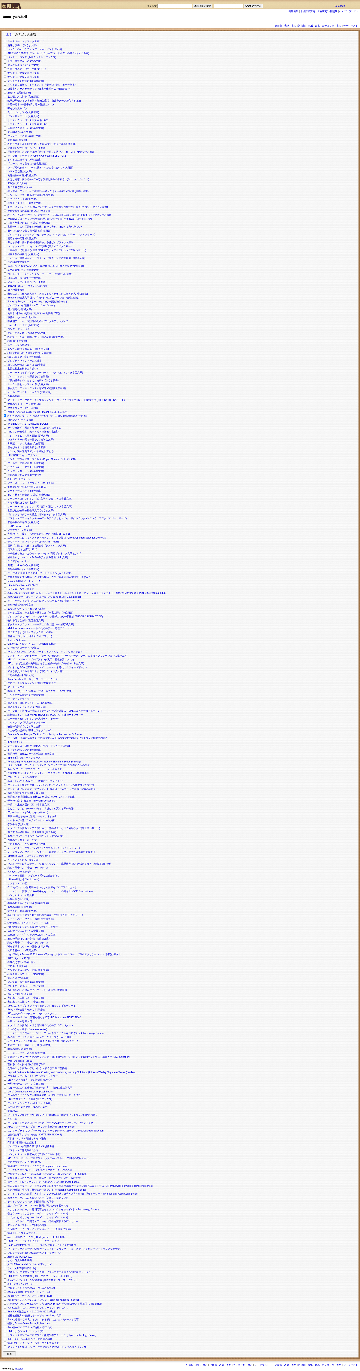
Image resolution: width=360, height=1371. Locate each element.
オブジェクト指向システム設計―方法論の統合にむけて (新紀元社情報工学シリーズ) (54, 828)
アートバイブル (16, 687)
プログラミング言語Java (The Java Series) (31, 305)
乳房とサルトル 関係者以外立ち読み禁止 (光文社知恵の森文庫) (42, 143)
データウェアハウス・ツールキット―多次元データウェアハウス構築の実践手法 (51, 851)
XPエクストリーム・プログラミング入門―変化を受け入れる (41, 659)
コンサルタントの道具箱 (21, 895)
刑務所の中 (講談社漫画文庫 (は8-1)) (27, 486)
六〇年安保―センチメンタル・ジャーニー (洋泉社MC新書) (40, 274)
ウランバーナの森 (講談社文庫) (24, 136)
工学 (9, 34)
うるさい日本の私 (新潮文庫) (23, 859)
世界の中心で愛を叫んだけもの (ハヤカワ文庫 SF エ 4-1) (39, 533)
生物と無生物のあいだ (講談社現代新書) (29, 222)
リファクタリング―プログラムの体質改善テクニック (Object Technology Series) (52, 1335)
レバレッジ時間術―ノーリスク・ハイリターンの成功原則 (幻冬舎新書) (46, 258)
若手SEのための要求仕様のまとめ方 (27, 1107)
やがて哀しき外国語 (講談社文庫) (26, 982)
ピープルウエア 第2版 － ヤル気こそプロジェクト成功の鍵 (40, 1170)
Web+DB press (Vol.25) (20, 1060)
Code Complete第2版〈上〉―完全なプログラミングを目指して (42, 1245)
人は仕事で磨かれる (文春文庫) (24, 61)
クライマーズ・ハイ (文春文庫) (24, 490)
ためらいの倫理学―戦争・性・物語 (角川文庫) (33, 431)
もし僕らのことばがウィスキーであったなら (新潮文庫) (38, 989)
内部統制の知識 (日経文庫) (22, 175)
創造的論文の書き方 (18, 262)
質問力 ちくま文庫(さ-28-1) (22, 549)
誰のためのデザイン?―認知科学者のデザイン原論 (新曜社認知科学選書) (47, 415)
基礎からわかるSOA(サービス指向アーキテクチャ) (35, 781)
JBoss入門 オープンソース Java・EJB (30, 1295)
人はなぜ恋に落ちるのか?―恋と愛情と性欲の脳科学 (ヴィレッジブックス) (48, 179)
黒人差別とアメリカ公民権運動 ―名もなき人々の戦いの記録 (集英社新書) (48, 191)
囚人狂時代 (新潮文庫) (20, 309)
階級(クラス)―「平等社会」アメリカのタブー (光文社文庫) (40, 691)
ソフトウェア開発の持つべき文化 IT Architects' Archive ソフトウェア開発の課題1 (52, 1114)
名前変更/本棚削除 (327, 11)
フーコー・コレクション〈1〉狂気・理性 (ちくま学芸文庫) (40, 506)
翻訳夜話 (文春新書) (18, 978)
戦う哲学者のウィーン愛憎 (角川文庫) (28, 946)
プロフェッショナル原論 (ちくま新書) (28, 376)
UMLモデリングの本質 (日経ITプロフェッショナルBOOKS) (40, 1276)
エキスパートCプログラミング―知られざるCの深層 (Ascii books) (44, 1181)
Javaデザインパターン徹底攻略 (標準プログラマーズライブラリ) (43, 1280)
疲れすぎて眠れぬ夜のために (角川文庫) (29, 210)
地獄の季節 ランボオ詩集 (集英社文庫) (29, 938)
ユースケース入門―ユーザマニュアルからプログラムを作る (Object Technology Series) (56, 1033)
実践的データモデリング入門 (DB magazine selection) (37, 1166)
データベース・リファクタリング (26, 41)
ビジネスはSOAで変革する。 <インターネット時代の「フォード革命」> (47, 667)
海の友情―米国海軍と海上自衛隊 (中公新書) (32, 832)
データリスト (350, 25)
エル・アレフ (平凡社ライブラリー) (27, 722)
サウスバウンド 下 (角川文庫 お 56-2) (28, 120)
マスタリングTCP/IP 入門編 (23, 408)
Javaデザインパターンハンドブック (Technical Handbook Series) (43, 1299)
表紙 (286, 25)
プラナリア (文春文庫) (20, 529)
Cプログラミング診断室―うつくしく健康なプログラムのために (42, 887)
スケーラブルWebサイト (21, 345)
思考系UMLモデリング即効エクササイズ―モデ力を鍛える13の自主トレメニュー (52, 1272)
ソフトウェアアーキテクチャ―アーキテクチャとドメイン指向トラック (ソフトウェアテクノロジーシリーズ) (67, 518)
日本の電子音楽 (16, 289)
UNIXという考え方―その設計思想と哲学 (30, 1079)
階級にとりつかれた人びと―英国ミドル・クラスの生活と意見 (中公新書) (48, 293)
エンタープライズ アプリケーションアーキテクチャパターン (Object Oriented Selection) (56, 1130)
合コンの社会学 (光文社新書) (23, 112)
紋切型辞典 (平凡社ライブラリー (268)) (29, 922)
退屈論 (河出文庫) (17, 183)
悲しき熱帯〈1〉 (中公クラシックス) (28, 867)
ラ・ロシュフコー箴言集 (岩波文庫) (27, 1053)
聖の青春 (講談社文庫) (20, 187)
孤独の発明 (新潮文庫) (20, 907)
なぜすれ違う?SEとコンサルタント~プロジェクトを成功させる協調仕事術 (48, 773)
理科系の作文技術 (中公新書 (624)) (26, 1064)
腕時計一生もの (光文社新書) (23, 565)
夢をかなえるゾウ (17, 108)
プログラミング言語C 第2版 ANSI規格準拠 (31, 1146)
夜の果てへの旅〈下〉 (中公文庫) (26, 1001)
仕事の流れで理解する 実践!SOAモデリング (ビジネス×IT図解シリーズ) (47, 250)
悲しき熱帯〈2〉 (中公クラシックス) (28, 942)
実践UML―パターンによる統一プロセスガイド (33, 1343)
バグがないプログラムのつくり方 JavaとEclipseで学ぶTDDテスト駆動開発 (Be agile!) (55, 1303)
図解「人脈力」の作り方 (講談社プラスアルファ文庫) (37, 545)
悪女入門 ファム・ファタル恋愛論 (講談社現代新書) (37, 388)
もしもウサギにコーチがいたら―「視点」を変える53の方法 (41, 808)
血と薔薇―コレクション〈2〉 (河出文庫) (30, 702)
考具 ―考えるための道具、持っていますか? (32, 816)
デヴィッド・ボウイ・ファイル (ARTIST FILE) (33, 541)
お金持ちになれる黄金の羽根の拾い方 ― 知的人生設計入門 (40, 1087)
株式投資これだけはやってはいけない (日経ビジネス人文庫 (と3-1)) (44, 553)
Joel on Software (17, 640)
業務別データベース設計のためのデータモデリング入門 (38, 321)
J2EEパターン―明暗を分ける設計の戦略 (30, 1339)
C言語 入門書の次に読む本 (22, 1142)
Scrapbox (339, 6)
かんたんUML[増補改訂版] (22, 1268)
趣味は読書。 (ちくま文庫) (22, 45)
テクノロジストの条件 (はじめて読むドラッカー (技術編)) (39, 745)
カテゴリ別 (328, 25)
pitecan (19, 1368)
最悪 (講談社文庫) (17, 140)
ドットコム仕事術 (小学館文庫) (24, 159)
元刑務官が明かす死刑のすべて (25, 475)
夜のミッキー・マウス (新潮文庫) (26, 467)
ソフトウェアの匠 (17, 883)
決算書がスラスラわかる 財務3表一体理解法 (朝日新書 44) (39, 88)
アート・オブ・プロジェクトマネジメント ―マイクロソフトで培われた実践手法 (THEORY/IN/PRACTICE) (66, 400)
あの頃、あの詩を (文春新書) (23, 96)
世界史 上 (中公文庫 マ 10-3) (23, 76)
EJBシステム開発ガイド (21, 589)
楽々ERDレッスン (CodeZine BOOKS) (28, 423)
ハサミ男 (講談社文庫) (20, 171)
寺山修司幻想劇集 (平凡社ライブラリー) (29, 730)
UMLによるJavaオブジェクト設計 (26, 1331)
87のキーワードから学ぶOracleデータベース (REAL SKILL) (40, 1037)
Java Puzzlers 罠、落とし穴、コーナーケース (33, 679)
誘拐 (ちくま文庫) (17, 341)
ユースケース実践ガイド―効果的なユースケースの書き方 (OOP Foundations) (50, 891)
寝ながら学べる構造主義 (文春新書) (27, 447)
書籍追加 (293, 11)
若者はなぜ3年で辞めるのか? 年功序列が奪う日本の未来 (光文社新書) (46, 266)
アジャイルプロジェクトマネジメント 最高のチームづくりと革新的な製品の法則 (52, 788)
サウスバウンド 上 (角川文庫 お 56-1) (28, 124)
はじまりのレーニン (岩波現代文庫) (27, 844)
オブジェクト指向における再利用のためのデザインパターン (40, 1025)
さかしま (12, 1118)
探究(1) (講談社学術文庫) (21, 962)
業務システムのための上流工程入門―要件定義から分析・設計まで (44, 1178)
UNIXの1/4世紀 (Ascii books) (23, 879)
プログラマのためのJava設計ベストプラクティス (35, 1252)
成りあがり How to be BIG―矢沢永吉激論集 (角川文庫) (38, 557)
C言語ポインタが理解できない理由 (27, 1138)
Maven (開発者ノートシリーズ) (24, 581)
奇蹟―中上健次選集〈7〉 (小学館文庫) (29, 804)
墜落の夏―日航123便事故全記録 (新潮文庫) (31, 753)
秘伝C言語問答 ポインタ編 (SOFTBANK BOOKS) (35, 1134)
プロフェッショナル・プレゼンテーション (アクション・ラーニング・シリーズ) (51, 234)
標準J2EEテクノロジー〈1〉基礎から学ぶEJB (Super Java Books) (44, 596)
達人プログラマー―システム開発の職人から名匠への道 (38, 1205)
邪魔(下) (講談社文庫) (19, 92)
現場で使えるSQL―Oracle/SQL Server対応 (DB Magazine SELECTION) (47, 1174)
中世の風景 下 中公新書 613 (24, 404)
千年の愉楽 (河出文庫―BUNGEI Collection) (31, 800)
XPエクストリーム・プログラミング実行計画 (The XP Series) (41, 1126)
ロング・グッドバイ (18, 329)
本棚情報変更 (307, 11)
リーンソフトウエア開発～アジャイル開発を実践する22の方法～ (43, 1221)
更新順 (278, 25)
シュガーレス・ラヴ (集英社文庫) (26, 471)
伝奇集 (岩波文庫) (17, 966)
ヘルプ (343, 11)
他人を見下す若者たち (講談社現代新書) (29, 494)
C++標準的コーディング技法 (23, 647)
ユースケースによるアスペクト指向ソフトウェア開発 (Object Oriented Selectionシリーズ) (57, 537)
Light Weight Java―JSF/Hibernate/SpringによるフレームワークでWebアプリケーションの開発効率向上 (64, 954)
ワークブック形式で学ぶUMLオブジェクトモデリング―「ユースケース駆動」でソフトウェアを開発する (65, 1248)
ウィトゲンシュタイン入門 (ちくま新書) (29, 1103)
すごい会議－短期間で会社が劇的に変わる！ (32, 451)
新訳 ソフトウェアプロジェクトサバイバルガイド (35, 769)
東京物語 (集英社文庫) (20, 132)
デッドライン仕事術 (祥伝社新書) (26, 80)
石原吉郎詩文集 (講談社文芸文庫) (26, 792)
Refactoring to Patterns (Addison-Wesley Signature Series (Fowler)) (44, 761)
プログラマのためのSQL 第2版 (24, 1162)
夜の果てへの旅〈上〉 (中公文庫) (26, 997)
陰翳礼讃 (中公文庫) (18, 899)
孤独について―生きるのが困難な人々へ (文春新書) (35, 836)
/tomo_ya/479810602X (20, 1256)
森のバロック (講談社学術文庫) (24, 356)
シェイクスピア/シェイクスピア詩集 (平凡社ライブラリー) (39, 246)
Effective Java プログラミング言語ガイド (30, 855)
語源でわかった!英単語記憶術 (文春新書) (30, 352)
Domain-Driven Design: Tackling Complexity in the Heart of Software (45, 734)
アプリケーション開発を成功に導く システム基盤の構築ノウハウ (43, 600)
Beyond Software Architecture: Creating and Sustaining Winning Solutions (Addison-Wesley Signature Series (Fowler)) (71, 1072)
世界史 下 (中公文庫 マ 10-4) (23, 73)
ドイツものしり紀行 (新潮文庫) (24, 749)
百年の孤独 (14, 396)
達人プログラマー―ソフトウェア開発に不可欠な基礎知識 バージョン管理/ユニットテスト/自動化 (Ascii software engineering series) (80, 1185)
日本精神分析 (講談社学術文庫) (24, 277)
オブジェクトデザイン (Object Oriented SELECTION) (37, 155)
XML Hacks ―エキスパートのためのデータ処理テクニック (40, 628)
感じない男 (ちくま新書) (21, 419)
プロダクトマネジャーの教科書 (25, 360)
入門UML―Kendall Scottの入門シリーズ (30, 1264)
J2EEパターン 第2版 (19, 958)
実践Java (13, 1111)
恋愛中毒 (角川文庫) (18, 824)
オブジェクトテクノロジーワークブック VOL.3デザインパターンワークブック (50, 1122)
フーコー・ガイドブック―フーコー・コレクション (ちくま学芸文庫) (45, 372)
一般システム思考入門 (20, 1021)
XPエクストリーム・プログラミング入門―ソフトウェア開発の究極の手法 (48, 1158)
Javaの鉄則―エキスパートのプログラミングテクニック (38, 1307)
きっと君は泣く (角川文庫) (22, 502)
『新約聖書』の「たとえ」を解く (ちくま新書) (33, 380)
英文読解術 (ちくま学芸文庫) (23, 270)
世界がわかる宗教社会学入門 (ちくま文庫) (31, 510)
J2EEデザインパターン (20, 1284)
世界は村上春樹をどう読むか (23, 368)
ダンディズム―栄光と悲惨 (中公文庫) (28, 970)
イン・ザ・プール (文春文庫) (23, 116)
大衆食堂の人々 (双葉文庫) (22, 950)
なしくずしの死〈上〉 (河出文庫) (26, 986)
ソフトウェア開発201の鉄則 (23, 1150)
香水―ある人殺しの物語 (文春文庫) (27, 333)
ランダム (353, 11)
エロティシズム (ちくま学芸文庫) (26, 930)
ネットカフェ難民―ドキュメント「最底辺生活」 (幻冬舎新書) (42, 84)
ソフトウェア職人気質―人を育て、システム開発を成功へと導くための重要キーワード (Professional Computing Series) (73, 1193)
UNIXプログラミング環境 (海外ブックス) (30, 1099)
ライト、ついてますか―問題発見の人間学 (31, 1201)
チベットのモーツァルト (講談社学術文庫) (31, 919)
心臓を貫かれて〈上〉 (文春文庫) (26, 974)
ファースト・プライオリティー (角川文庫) (31, 482)
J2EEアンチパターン (19, 479)
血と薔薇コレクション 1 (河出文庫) (27, 706)
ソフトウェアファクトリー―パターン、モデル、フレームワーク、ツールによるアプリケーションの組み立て (67, 655)
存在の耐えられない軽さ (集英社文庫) (28, 903)
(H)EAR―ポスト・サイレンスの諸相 (27, 285)
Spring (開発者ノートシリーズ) (24, 757)
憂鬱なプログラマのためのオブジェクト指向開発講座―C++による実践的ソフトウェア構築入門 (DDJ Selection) (69, 1056)
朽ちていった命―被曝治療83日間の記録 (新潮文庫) (36, 337)
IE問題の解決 (15, 741)
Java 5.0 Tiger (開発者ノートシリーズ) (29, 1291)
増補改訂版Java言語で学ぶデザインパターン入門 (35, 1315)
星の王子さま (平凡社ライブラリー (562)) (30, 632)
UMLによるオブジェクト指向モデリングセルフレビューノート (42, 1005)
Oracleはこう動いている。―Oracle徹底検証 (32, 643)
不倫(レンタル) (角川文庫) (22, 317)
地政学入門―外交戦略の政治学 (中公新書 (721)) (34, 313)
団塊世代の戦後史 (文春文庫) (23, 254)
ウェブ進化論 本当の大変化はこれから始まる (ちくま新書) (39, 573)
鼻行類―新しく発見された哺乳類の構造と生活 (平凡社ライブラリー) (45, 915)
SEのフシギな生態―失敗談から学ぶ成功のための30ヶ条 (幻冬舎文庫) (46, 663)
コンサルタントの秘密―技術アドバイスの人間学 (34, 1154)
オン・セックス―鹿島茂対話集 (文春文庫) (31, 195)
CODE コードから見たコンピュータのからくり (33, 1241)
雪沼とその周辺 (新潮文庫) (22, 238)
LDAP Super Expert (18, 526)
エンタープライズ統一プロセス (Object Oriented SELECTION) (42, 459)
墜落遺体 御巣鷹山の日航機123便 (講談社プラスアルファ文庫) (41, 796)
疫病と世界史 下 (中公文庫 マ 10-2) (27, 69)
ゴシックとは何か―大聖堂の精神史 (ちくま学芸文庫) (37, 514)
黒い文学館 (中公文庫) (20, 993)
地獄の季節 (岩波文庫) (20, 1049)
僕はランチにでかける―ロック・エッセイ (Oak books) (38, 1213)
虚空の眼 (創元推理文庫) (21, 604)
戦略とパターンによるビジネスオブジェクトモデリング (38, 1197)
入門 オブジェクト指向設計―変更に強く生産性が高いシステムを (43, 1041)
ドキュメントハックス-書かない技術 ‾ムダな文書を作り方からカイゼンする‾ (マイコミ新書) (58, 207)
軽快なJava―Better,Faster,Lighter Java (29, 1323)
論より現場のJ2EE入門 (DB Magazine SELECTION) (36, 1237)
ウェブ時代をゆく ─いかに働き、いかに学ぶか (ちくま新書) (40, 167)
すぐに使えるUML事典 (20, 1260)
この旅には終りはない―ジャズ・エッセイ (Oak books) (38, 1217)
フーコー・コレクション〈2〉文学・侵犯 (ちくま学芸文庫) (40, 498)
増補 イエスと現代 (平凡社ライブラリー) (30, 636)
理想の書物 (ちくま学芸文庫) (23, 569)
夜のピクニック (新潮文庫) (22, 199)
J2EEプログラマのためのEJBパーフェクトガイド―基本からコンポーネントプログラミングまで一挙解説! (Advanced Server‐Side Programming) (87, 592)
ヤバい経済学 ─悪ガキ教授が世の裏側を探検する (34, 427)
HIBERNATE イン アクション (24, 455)
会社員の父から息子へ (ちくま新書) (27, 147)
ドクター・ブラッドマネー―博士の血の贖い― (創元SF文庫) (41, 624)
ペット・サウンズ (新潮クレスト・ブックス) (32, 57)
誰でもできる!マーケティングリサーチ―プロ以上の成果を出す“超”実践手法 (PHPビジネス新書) (60, 214)
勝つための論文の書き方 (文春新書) (27, 364)
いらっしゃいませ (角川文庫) (23, 325)
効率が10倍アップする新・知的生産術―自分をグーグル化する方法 (44, 100)
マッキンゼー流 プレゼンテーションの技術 (31, 820)
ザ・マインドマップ (18, 699)
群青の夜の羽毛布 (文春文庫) (23, 522)
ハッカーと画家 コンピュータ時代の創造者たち (33, 875)
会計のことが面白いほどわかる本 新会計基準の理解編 (37, 1068)
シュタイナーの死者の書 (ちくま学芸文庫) (31, 439)
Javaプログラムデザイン (21, 871)
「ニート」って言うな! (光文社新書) (27, 163)
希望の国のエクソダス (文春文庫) (26, 1083)
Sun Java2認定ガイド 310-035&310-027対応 (32, 1311)
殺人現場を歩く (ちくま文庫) (23, 65)
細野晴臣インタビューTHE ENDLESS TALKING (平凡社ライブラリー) (46, 714)
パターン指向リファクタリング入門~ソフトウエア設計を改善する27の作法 (49, 765)
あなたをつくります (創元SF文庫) (26, 608)
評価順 (302, 25)
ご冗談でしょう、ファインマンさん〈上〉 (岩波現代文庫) (39, 1229)
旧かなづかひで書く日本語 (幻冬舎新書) (29, 230)
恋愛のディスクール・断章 (22, 840)
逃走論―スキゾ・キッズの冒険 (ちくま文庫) (32, 934)
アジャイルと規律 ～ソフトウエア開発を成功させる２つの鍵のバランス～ (48, 1347)
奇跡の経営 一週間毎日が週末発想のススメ (31, 104)
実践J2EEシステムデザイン (23, 1233)
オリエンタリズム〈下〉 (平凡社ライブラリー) (33, 1075)
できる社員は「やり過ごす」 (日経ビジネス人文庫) (35, 671)
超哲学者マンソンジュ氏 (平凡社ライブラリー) (33, 926)
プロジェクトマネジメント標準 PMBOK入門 (32, 683)
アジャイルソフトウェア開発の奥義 (27, 1225)
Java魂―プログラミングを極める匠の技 (30, 1327)
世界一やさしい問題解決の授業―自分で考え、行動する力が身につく (45, 226)
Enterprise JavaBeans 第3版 (23, 585)
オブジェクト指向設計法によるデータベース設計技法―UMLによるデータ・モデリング (55, 710)
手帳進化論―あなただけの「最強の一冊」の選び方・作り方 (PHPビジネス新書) (51, 151)
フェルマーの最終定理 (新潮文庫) (26, 463)
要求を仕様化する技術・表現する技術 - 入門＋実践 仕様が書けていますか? (49, 577)
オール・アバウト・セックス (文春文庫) (29, 392)
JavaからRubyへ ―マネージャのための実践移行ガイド (38, 301)
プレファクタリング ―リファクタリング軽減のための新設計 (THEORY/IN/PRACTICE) (55, 616)
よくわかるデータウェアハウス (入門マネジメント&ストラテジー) (44, 848)
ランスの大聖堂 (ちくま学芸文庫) (26, 695)
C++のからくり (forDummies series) (27, 1029)
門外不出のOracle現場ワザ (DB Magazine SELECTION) (38, 412)
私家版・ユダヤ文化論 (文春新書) (26, 443)
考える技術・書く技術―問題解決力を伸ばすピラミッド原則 (40, 242)
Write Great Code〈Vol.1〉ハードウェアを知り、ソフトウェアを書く (45, 651)
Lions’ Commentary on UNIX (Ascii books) (30, 1091)
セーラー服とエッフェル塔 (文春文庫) (28, 384)
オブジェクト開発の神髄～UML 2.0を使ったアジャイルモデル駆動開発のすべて (51, 784)
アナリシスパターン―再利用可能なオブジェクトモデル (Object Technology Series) (53, 1209)
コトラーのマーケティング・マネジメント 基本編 (35, 49)
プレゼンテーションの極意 (22, 777)
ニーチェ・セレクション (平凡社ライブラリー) (33, 718)
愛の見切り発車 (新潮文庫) (22, 911)
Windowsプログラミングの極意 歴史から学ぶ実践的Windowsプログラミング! (50, 218)
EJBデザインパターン (20, 561)
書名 (293, 25)
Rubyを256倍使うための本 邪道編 (26, 1009)
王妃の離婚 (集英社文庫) (21, 675)
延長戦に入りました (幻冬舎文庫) (26, 128)
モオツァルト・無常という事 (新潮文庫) (29, 1045)
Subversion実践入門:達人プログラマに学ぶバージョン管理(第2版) (43, 297)
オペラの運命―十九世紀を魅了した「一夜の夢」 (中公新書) (40, 612)
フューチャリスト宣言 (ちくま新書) (27, 281)
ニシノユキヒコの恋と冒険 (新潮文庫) (28, 435)
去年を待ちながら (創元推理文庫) (26, 620)
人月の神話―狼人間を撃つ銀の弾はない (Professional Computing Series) (47, 1189)
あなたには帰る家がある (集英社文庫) (28, 348)
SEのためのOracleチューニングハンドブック (32, 1013)
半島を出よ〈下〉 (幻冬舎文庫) (24, 203)
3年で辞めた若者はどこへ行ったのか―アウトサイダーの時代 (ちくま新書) (48, 53)
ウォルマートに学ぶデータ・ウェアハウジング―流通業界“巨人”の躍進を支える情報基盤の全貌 (59, 863)
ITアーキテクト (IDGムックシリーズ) (28, 812)
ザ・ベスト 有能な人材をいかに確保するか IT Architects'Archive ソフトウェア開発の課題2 (57, 738)
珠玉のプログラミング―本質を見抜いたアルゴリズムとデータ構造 (44, 1095)
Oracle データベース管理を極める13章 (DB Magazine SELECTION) (44, 1017)
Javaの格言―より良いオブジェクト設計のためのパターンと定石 (43, 1319)
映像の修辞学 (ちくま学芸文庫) (24, 726)
